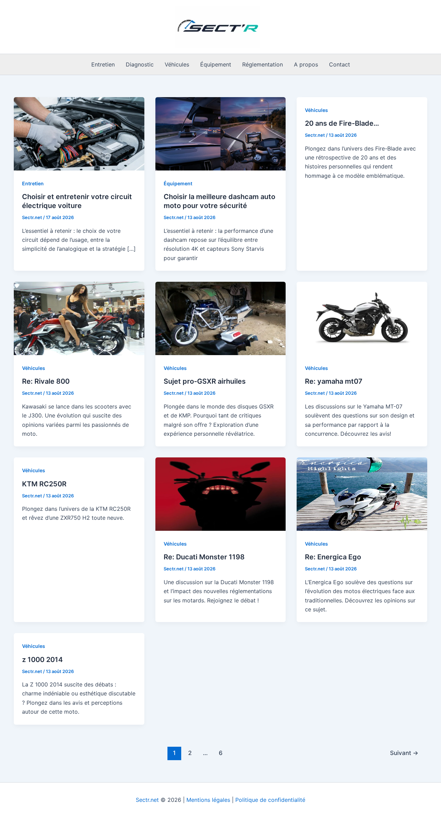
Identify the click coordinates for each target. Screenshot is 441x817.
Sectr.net (147, 799)
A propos (306, 64)
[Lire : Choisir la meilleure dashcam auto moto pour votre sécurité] (220, 133)
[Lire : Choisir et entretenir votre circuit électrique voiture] (79, 133)
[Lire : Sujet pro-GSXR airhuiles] (220, 317)
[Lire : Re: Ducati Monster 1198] (220, 493)
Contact (339, 64)
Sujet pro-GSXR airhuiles (205, 381)
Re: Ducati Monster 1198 (204, 557)
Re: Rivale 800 (46, 381)
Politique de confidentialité (270, 799)
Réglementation (262, 64)
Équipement (215, 64)
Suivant (404, 752)
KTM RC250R (44, 484)
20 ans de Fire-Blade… (342, 123)
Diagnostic (140, 64)
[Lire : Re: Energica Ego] (362, 493)
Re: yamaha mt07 (333, 381)
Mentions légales (208, 799)
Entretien (103, 64)
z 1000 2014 (42, 659)
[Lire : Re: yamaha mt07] (362, 317)
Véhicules (177, 64)
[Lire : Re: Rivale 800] (79, 317)
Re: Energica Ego (333, 557)
